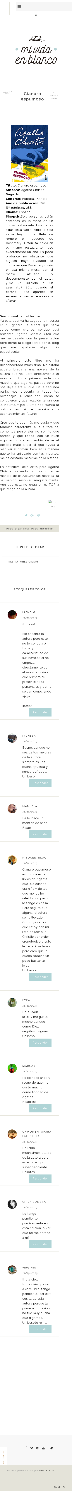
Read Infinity (46, 1470)
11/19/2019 (29, 1273)
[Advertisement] (36, 127)
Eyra (26, 1000)
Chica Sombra (34, 1201)
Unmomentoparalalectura (36, 1134)
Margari (29, 1066)
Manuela (29, 806)
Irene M (28, 612)
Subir (58, 1487)
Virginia (29, 1267)
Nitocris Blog (34, 857)
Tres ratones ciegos (22, 561)
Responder (40, 712)
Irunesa (29, 735)
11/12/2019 (29, 617)
